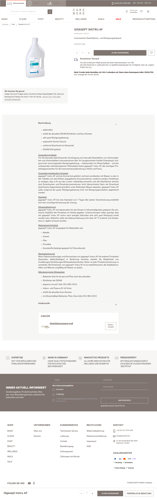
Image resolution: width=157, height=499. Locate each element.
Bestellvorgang (66, 446)
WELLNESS (12, 452)
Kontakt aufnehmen (12, 100)
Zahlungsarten (66, 452)
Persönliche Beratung (139, 494)
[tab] (78, 124)
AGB (89, 446)
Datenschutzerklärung (96, 436)
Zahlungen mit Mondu (70, 457)
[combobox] (30, 11)
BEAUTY (11, 446)
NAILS (10, 457)
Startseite (5, 24)
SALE (9, 462)
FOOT (10, 441)
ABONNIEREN (124, 401)
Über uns (38, 431)
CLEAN (10, 436)
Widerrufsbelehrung (95, 431)
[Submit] (50, 11)
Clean (13, 24)
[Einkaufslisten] (141, 11)
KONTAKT (118, 425)
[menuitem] (4, 19)
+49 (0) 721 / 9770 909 (51, 97)
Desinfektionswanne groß (61, 324)
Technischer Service (69, 431)
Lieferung (64, 436)
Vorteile (63, 441)
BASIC (10, 431)
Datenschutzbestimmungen (72, 399)
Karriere (37, 436)
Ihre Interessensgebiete (63, 385)
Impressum (91, 441)
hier (89, 67)
